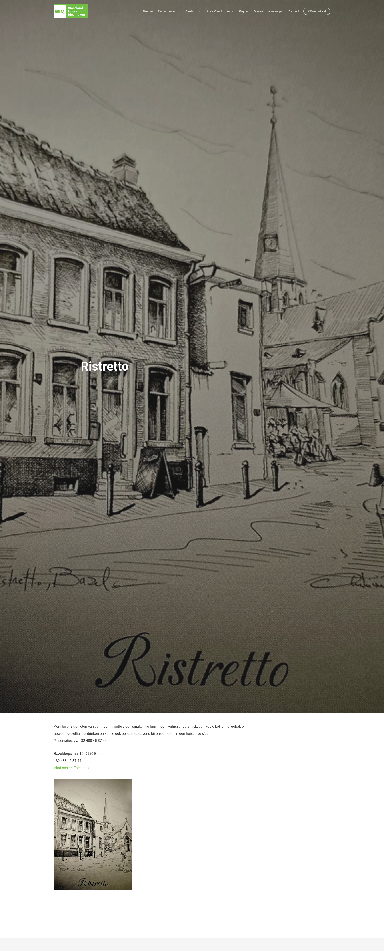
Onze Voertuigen (218, 11)
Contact (293, 11)
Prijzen (244, 11)
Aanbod (191, 11)
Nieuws (148, 11)
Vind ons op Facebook (71, 768)
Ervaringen (275, 11)
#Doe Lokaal (317, 11)
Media (258, 11)
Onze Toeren (167, 11)
